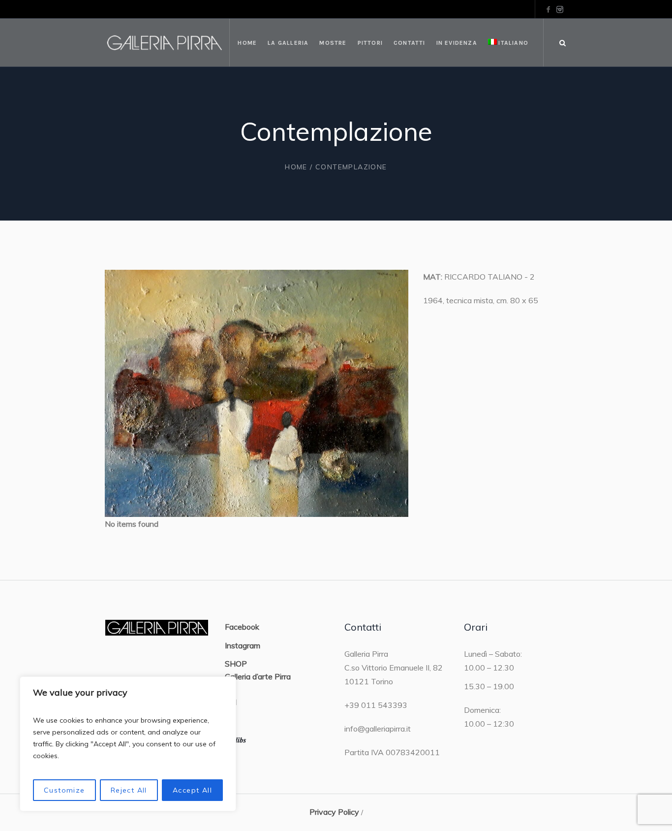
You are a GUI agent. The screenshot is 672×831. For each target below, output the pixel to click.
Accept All (192, 790)
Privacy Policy (334, 812)
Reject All (129, 790)
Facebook (242, 627)
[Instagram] (559, 9)
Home (296, 166)
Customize (64, 790)
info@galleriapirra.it (377, 729)
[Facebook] (548, 9)
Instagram (242, 645)
